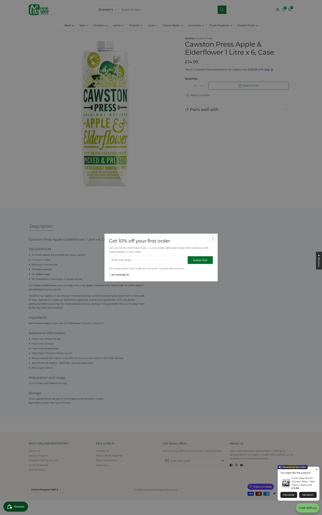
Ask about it (307, 495)
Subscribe (200, 260)
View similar (289, 495)
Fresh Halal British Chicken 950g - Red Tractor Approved (302, 481)
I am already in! (119, 274)
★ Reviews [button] (318, 260)
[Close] (213, 238)
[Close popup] (316, 470)
